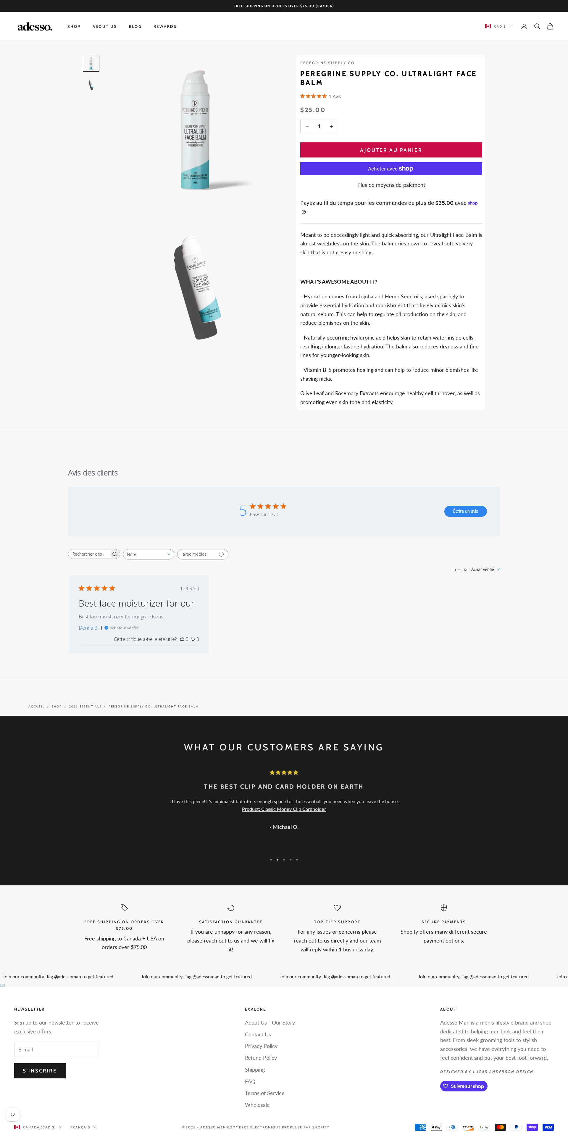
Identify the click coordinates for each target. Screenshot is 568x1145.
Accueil (36, 706)
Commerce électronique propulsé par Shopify (278, 1127)
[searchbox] (88, 554)
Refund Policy (261, 1057)
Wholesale (257, 1104)
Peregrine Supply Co (327, 62)
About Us (105, 26)
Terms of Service (265, 1093)
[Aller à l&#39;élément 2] (91, 84)
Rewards (165, 26)
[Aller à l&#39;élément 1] (91, 63)
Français (80, 1127)
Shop (74, 26)
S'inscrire (40, 1071)
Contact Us (258, 1034)
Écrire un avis (465, 511)
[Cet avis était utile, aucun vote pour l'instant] (182, 639)
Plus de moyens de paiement (391, 184)
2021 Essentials (85, 706)
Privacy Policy (261, 1046)
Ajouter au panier (391, 150)
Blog (135, 26)
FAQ (250, 1081)
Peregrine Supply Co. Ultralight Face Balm (154, 706)
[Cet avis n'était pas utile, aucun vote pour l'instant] (193, 639)
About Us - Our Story (270, 1022)
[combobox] (148, 554)
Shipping (255, 1069)
